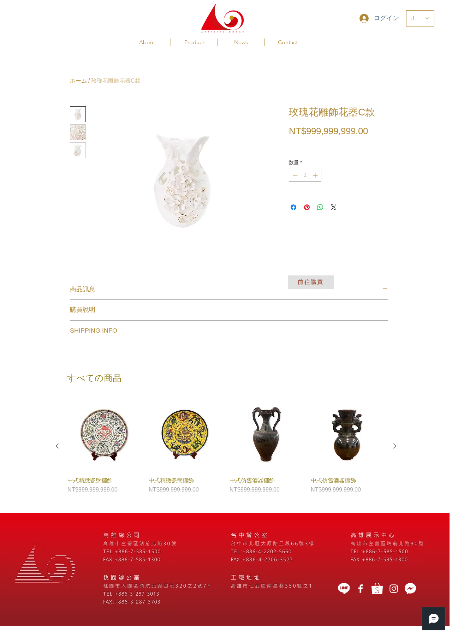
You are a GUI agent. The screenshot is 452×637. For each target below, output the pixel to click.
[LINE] (344, 588)
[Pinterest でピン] (307, 207)
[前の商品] (57, 446)
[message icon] (410, 588)
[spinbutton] (305, 175)
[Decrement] (294, 175)
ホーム (78, 81)
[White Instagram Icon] (393, 588)
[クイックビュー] (104, 435)
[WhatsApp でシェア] (320, 207)
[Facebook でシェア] (293, 207)
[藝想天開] (360, 588)
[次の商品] (395, 446)
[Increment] (315, 175)
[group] (226, 446)
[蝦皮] (377, 588)
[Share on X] (333, 207)
